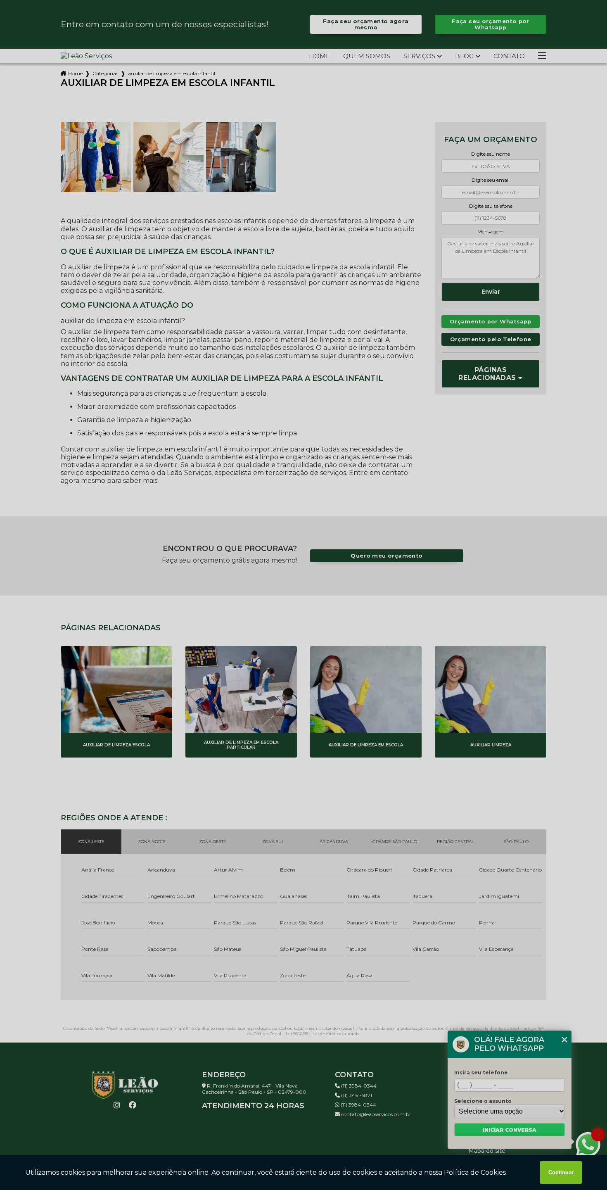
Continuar (561, 1172)
